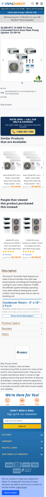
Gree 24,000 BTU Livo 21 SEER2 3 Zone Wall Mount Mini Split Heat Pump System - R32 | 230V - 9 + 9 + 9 (32, 179)
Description (9, 270)
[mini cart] (41, 3)
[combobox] (32, 3)
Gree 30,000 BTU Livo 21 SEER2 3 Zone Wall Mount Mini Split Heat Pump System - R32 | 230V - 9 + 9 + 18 (12, 179)
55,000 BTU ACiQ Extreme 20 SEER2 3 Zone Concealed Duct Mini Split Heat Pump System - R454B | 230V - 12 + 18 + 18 (32, 244)
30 (7, 254)
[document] (22, 486)
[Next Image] (41, 60)
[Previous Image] (3, 60)
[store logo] (15, 3)
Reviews (7, 328)
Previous (3, 167)
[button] (22, 83)
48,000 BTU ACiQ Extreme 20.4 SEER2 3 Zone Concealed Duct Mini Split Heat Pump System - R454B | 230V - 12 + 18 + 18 (12, 244)
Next (42, 167)
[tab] (22, 270)
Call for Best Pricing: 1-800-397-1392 (22, 12)
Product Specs (11, 323)
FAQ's (5, 334)
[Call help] (7, 401)
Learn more (21, 487)
